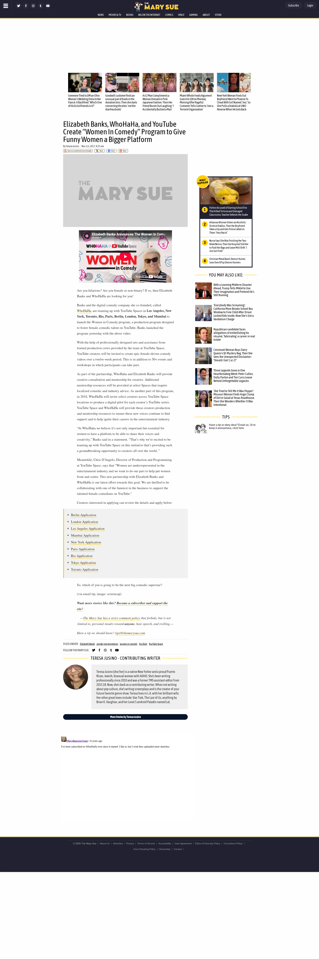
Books (129, 14)
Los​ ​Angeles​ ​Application (88, 528)
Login (310, 5)
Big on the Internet (149, 14)
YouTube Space (156, 644)
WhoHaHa (84, 310)
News (101, 14)
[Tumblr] (41, 7)
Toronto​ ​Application (84, 569)
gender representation (107, 644)
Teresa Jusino (72, 146)
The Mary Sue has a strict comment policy (111, 618)
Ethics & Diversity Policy (207, 843)
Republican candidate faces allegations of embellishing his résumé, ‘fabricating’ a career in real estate (234, 334)
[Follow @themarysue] (19, 7)
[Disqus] (126, 776)
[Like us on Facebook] (26, 7)
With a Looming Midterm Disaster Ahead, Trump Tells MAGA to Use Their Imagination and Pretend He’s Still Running (233, 290)
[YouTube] (48, 7)
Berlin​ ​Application (83, 515)
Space (181, 14)
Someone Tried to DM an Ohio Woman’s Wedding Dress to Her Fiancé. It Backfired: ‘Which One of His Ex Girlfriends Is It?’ (85, 101)
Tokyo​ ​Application (83, 562)
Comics (169, 14)
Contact (178, 849)
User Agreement (183, 843)
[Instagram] (33, 7)
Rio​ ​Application (82, 555)
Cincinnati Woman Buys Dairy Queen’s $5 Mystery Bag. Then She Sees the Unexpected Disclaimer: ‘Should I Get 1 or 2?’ (233, 355)
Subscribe (293, 5)
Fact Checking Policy (145, 849)
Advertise (118, 843)
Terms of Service (146, 843)
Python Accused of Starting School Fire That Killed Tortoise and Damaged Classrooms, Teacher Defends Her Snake (228, 211)
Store (218, 14)
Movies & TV (115, 14)
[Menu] (6, 6)
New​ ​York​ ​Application (86, 542)
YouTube (143, 644)
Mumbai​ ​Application (85, 535)
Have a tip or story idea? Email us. (229, 424)
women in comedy (128, 644)
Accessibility (165, 843)
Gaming (193, 14)
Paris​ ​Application (83, 549)
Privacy (130, 843)
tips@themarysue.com (130, 633)
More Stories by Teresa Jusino (125, 717)
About (206, 14)
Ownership (164, 849)
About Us (104, 843)
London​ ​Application (84, 521)
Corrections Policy (233, 843)
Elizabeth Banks (87, 644)
